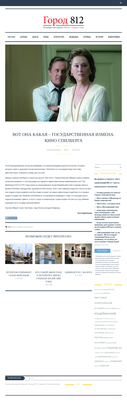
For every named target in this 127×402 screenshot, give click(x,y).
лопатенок (106, 318)
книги (119, 308)
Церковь (23, 36)
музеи (111, 322)
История (99, 36)
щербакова (28, 227)
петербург (100, 333)
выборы (106, 293)
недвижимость (101, 325)
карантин (107, 308)
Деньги (35, 36)
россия (110, 338)
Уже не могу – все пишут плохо (108, 204)
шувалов (99, 361)
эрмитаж (104, 365)
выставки (101, 297)
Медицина (73, 36)
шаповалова (104, 356)
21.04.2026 (19, 278)
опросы (111, 325)
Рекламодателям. (53, 384)
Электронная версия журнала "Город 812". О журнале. (25, 384)
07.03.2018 (76, 150)
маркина (112, 318)
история (99, 308)
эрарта (97, 366)
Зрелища (87, 36)
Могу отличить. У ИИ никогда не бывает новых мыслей (108, 199)
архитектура (99, 289)
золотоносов (103, 303)
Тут (30, 378)
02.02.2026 (48, 285)
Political (11, 36)
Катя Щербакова (54, 150)
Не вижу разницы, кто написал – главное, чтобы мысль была (108, 194)
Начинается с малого (78, 272)
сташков (111, 348)
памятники (111, 329)
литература (98, 318)
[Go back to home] (63, 20)
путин (99, 337)
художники (109, 353)
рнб (105, 338)
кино (14, 227)
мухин (115, 322)
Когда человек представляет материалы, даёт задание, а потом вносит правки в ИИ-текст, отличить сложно (108, 226)
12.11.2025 (78, 275)
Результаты (116, 250)
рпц (107, 343)
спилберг (19, 227)
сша (120, 348)
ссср (102, 348)
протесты (109, 333)
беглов (111, 290)
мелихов (105, 322)
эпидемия (116, 361)
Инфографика (114, 36)
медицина (98, 322)
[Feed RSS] (120, 3)
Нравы (46, 36)
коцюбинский (105, 313)
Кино (66, 150)
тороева (97, 352)
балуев (105, 289)
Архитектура (59, 36)
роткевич (100, 342)
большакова (99, 293)
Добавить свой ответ (102, 245)
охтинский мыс (101, 329)
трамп (102, 352)
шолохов (115, 357)
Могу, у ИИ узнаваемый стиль (107, 207)
